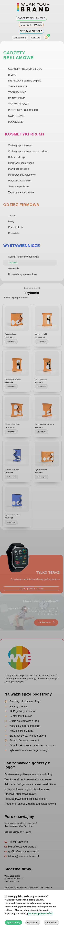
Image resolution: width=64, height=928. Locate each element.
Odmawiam (51, 922)
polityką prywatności (40, 913)
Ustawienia (33, 922)
